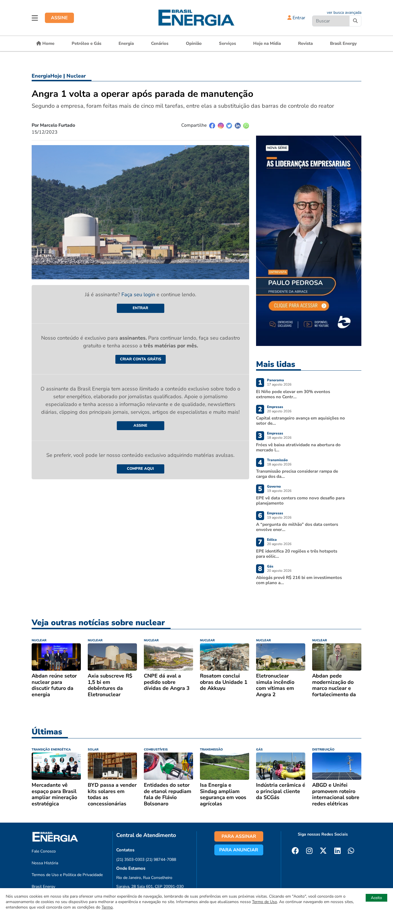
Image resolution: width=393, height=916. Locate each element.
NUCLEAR (39, 640)
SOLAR (93, 749)
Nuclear (76, 75)
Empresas (275, 407)
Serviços (227, 43)
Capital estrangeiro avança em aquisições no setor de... (300, 420)
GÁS (259, 749)
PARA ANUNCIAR (238, 850)
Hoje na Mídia (267, 43)
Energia (126, 43)
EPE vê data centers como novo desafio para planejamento (300, 500)
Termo (107, 907)
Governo (274, 486)
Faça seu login (139, 294)
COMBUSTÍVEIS (156, 749)
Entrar (298, 18)
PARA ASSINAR (239, 836)
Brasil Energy (343, 43)
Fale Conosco (44, 851)
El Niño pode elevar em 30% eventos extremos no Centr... (293, 394)
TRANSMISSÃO (211, 749)
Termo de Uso (264, 902)
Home (47, 43)
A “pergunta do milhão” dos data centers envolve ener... (297, 527)
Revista (305, 43)
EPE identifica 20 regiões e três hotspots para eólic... (296, 554)
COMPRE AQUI (140, 468)
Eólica (272, 539)
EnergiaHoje (47, 75)
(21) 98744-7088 (161, 859)
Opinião (194, 43)
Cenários (159, 43)
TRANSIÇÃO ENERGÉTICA (51, 749)
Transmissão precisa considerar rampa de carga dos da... (297, 474)
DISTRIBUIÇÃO (323, 749)
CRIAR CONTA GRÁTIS (140, 359)
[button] (35, 18)
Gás (270, 566)
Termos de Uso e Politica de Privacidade (67, 874)
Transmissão (277, 460)
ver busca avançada (344, 12)
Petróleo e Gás (86, 43)
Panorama (275, 380)
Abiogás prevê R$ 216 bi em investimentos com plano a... (299, 580)
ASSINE (59, 18)
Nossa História (45, 863)
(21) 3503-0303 (130, 859)
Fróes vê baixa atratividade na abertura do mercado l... (298, 447)
